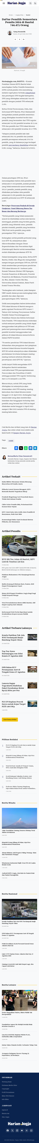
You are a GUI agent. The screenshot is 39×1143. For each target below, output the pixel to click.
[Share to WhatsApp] (26, 448)
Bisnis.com (5, 1113)
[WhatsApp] (31, 1130)
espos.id (5, 1110)
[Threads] (26, 1130)
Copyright (5, 1089)
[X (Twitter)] (12, 1130)
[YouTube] (22, 1130)
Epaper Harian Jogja (21, 433)
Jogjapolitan (19, 15)
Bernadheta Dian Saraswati (20, 456)
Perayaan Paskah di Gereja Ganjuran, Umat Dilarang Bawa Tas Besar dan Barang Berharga (18, 208)
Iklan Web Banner (8, 1096)
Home (11, 15)
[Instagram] (17, 1130)
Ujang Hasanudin (19, 31)
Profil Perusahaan (8, 1092)
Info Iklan (5, 1099)
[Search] (30, 3)
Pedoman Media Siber (9, 1085)
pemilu (11, 440)
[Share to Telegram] (35, 448)
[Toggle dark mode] (35, 3)
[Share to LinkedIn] (30, 448)
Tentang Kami (7, 1082)
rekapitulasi (30, 93)
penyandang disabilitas (18, 145)
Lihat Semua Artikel (9, 719)
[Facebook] (8, 1130)
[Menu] (4, 3)
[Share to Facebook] (16, 448)
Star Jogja (5, 1117)
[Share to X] (21, 448)
